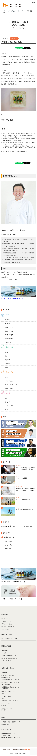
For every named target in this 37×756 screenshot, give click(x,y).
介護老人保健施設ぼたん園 (8, 656)
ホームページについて (7, 627)
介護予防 (7, 360)
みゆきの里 (4, 614)
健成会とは (4, 672)
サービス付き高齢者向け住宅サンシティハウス (9, 659)
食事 (6, 356)
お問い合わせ (5, 629)
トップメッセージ (6, 621)
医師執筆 (7, 323)
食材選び (7, 402)
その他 (6, 367)
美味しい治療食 (9, 331)
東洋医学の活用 (9, 335)
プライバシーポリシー (7, 624)
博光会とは (4, 650)
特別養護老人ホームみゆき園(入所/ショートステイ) (10, 679)
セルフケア (8, 377)
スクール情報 (8, 541)
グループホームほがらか (5, 704)
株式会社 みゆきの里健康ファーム (10, 722)
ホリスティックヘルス (11, 385)
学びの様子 (8, 549)
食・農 (8, 393)
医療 (7, 315)
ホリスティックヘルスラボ (9, 639)
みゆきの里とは (5, 618)
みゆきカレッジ (9, 537)
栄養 (6, 398)
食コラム (7, 410)
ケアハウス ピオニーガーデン (9, 701)
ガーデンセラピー (10, 406)
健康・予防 (9, 372)
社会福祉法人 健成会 (7, 668)
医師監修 (7, 320)
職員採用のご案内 (6, 634)
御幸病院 (3, 653)
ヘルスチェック (9, 381)
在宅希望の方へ (9, 339)
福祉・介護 (9, 347)
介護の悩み (8, 364)
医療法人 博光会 (6, 646)
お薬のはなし (8, 342)
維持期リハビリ (9, 352)
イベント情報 (8, 545)
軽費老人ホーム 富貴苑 (7, 675)
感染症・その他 (9, 388)
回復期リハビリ (9, 327)
